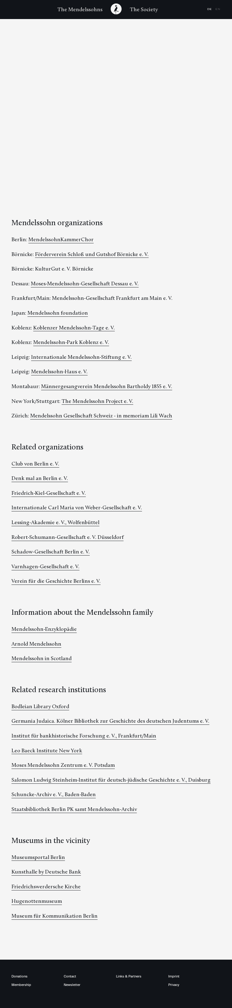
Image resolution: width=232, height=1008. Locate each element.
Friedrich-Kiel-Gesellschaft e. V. (48, 493)
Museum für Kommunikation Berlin (54, 915)
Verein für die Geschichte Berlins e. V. (56, 581)
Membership (21, 985)
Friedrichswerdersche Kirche (46, 886)
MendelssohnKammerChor (61, 239)
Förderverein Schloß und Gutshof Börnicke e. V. (92, 254)
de (210, 9)
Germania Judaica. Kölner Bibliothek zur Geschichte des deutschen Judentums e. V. (110, 721)
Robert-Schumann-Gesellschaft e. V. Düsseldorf (67, 537)
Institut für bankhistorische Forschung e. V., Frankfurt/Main (83, 735)
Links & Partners (128, 976)
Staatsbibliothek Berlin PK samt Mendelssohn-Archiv (74, 809)
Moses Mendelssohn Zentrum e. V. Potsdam (63, 765)
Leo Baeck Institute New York (46, 750)
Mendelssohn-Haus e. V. (59, 371)
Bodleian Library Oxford (40, 706)
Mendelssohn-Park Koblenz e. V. (71, 342)
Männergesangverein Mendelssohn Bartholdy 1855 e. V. (106, 386)
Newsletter (72, 985)
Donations (19, 976)
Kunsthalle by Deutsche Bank (46, 871)
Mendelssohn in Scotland (41, 658)
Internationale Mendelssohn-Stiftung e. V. (81, 357)
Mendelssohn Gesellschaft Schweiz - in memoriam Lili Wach (101, 415)
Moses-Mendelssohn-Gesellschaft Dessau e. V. (85, 283)
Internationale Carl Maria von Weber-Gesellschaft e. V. (76, 507)
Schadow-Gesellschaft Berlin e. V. (50, 551)
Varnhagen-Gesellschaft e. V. (45, 566)
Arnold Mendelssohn (36, 643)
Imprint (173, 976)
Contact (70, 976)
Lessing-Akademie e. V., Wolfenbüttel (55, 522)
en (218, 9)
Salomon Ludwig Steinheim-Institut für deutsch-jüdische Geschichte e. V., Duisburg (111, 779)
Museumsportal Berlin (38, 857)
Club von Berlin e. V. (35, 463)
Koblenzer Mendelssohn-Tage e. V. (74, 327)
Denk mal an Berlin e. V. (39, 478)
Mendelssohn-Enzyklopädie (44, 629)
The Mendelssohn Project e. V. (97, 401)
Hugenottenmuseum (36, 901)
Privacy (173, 985)
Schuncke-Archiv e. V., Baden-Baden (53, 794)
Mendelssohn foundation (57, 313)
